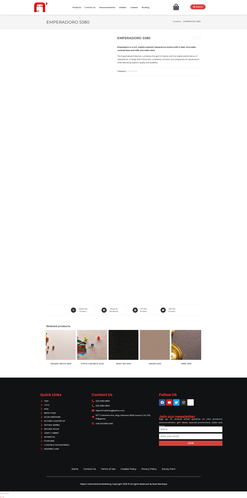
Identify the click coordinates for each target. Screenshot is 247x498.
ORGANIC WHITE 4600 (60, 364)
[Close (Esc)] (8, 493)
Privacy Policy (149, 469)
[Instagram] (183, 402)
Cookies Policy (128, 469)
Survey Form (168, 469)
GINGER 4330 (155, 364)
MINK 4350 (186, 364)
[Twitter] (176, 402)
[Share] (5, 493)
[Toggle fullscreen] (3, 493)
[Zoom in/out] (1, 493)
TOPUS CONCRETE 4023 (92, 364)
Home (75, 469)
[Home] (170, 21)
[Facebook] (162, 402)
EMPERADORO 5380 (192, 21)
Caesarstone (132, 71)
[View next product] (199, 38)
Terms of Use (108, 469)
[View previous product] (194, 38)
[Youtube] (169, 402)
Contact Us (89, 469)
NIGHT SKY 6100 (123, 364)
